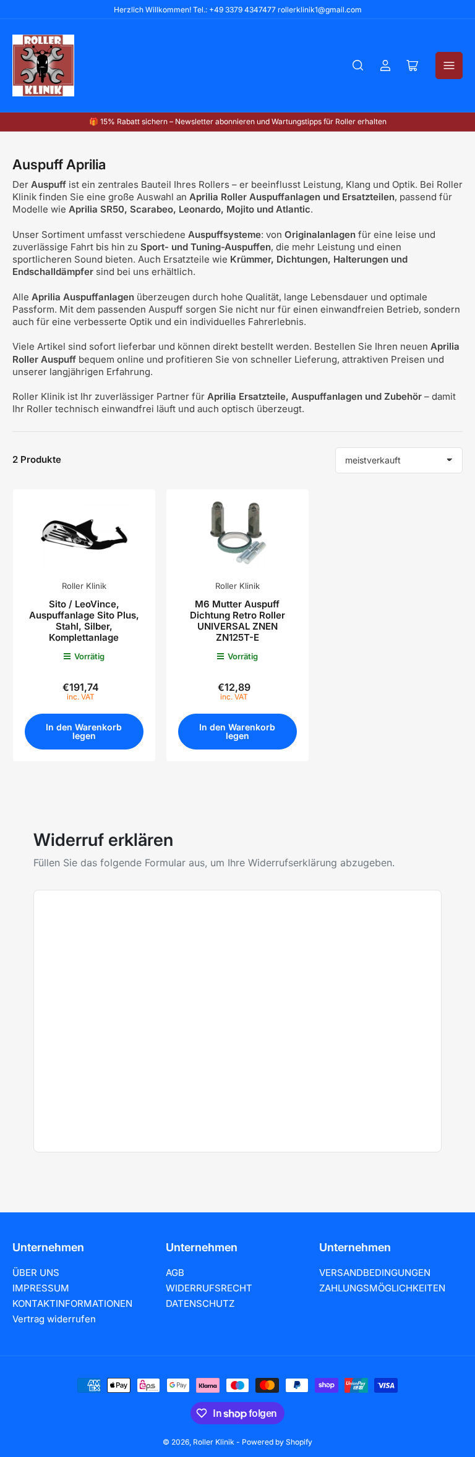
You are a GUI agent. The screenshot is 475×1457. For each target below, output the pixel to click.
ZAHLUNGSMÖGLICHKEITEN (382, 1288)
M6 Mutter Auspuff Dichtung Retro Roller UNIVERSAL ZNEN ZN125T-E (237, 620)
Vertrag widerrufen (54, 1319)
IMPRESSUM (40, 1288)
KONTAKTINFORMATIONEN (72, 1303)
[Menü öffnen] (449, 65)
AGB (175, 1272)
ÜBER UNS (35, 1272)
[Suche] (358, 65)
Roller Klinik (84, 586)
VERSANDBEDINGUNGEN (374, 1272)
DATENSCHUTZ (200, 1303)
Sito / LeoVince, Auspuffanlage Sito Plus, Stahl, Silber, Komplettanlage (84, 620)
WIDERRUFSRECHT (209, 1288)
